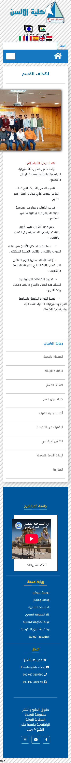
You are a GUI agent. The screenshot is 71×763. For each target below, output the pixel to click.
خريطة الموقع (41, 592)
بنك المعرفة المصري (37, 614)
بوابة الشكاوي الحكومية (35, 629)
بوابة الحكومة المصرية (36, 621)
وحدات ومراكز (41, 599)
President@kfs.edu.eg (33, 667)
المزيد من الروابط (39, 636)
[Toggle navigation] (10, 56)
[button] (46, 740)
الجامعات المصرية (39, 607)
